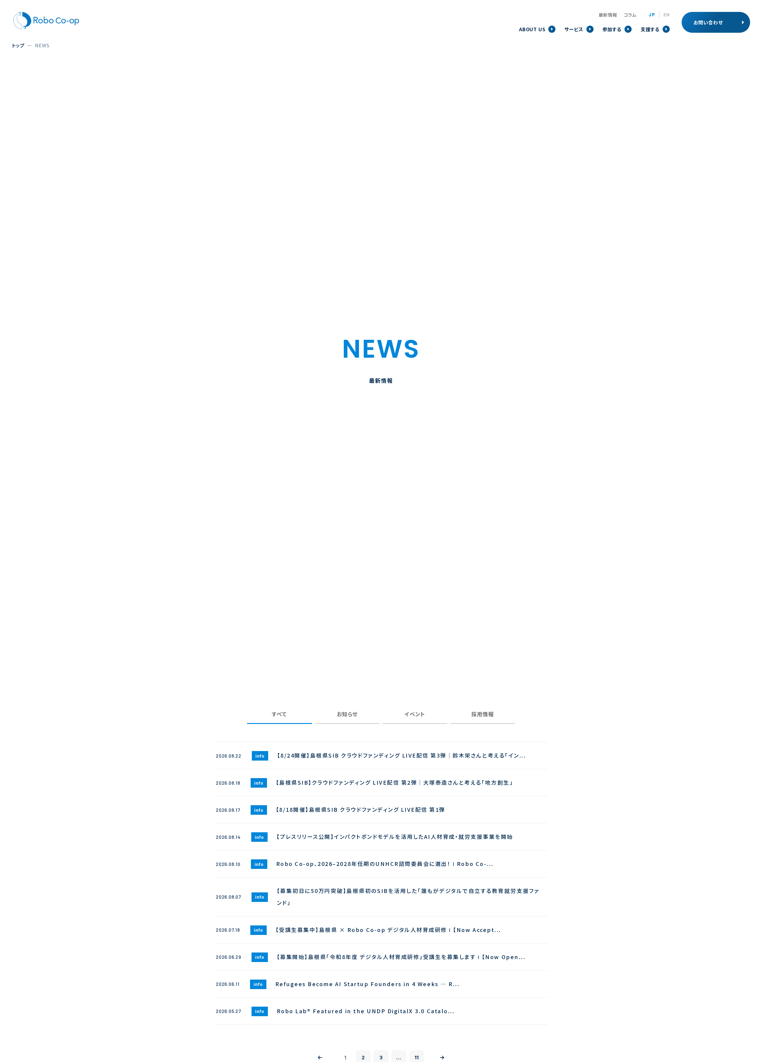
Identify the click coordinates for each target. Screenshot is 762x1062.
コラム (630, 14)
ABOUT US (532, 29)
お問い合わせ (708, 22)
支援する (650, 29)
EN (666, 14)
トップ (18, 45)
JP (652, 14)
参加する (612, 29)
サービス (573, 29)
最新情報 (608, 14)
